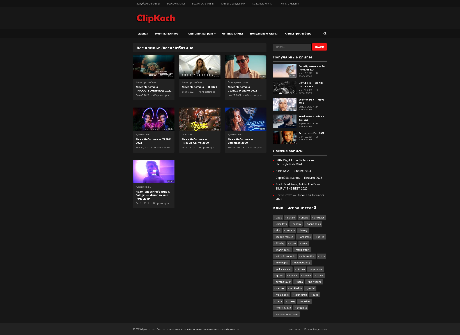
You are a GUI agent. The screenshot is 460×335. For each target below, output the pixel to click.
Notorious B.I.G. (302, 262)
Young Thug (301, 294)
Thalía (300, 281)
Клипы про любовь (298, 33)
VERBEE (280, 288)
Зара (279, 301)
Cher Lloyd (281, 223)
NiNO (322, 256)
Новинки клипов (166, 33)
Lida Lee (320, 236)
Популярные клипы (263, 33)
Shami (320, 275)
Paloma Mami (283, 269)
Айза (315, 294)
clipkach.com (148, 329)
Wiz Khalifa (296, 288)
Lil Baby (280, 243)
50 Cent (291, 217)
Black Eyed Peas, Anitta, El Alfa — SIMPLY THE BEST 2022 (298, 186)
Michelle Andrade (285, 256)
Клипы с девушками (233, 3)
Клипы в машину (289, 3)
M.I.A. (304, 243)
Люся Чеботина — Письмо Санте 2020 (195, 141)
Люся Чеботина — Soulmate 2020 (241, 141)
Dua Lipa (290, 230)
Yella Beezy (282, 294)
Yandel (311, 288)
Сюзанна (302, 307)
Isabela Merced (284, 236)
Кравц (291, 301)
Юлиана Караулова (287, 314)
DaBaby (297, 223)
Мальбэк (305, 301)
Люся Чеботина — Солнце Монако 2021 (242, 88)
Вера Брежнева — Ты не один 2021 (312, 68)
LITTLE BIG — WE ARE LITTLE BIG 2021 (311, 84)
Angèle (304, 217)
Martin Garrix (283, 249)
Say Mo (307, 275)
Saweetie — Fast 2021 (311, 133)
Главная (142, 33)
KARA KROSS (305, 236)
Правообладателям (315, 329)
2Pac (279, 217)
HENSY (303, 230)
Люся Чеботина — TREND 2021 (153, 141)
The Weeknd (315, 281)
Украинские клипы (203, 3)
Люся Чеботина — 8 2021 (199, 87)
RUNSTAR (293, 275)
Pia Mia (301, 269)
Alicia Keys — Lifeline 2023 (293, 171)
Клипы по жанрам (200, 33)
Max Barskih (302, 249)
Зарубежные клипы (148, 3)
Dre (278, 230)
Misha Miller (307, 256)
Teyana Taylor (283, 281)
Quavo (279, 275)
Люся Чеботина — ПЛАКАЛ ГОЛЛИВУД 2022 (153, 88)
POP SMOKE (316, 269)
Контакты (294, 329)
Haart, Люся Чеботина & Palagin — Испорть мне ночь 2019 (153, 195)
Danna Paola (314, 223)
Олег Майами (283, 307)
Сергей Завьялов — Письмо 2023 (299, 178)
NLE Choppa (282, 262)
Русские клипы (176, 3)
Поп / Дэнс (187, 134)
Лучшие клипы (232, 33)
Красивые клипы (262, 3)
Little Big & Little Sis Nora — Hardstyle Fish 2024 (295, 162)
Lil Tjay (293, 243)
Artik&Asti (319, 217)
